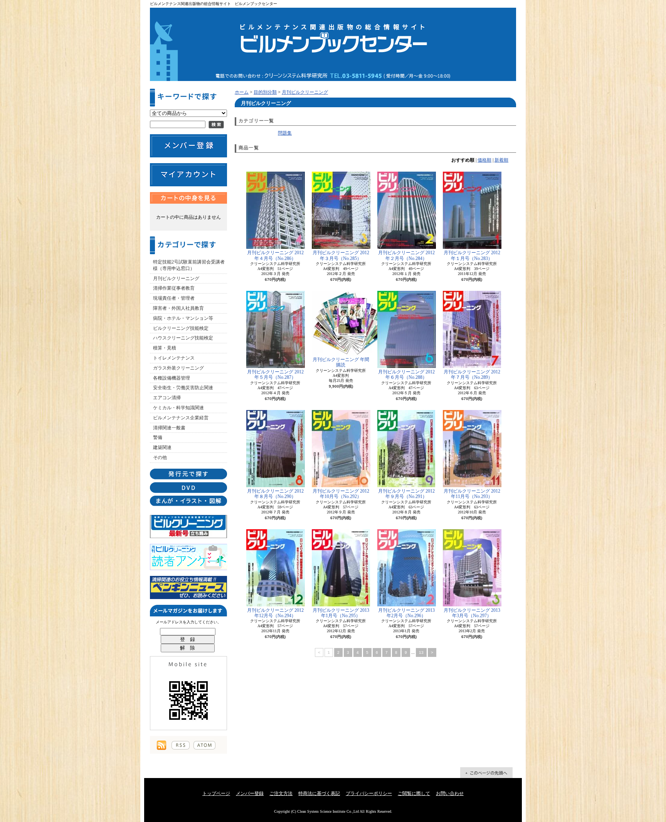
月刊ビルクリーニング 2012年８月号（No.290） (275, 493)
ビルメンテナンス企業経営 (181, 417)
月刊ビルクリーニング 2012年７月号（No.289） (472, 374)
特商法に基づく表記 (319, 793)
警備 (157, 437)
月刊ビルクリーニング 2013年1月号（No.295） (341, 613)
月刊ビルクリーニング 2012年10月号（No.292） (341, 493)
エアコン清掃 (167, 397)
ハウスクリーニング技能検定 (183, 338)
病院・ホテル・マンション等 (183, 318)
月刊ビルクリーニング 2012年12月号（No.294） (275, 613)
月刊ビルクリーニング (176, 278)
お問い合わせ (450, 793)
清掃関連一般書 (169, 427)
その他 (160, 457)
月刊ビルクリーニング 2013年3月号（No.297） (472, 613)
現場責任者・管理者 (174, 298)
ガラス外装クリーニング (178, 368)
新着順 (501, 160)
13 (421, 652)
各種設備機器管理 (171, 378)
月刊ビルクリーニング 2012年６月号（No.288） (406, 374)
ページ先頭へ (486, 772)
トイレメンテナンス (174, 358)
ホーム (242, 92)
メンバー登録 (250, 793)
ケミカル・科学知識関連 (178, 407)
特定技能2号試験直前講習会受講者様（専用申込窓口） (189, 265)
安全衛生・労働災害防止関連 (183, 387)
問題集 (285, 133)
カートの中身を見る (188, 198)
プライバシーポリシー (369, 793)
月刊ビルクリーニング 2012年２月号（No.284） (406, 255)
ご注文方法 (281, 793)
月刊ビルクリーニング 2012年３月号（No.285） (341, 255)
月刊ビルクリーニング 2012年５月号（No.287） (275, 374)
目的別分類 (265, 92)
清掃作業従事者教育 (174, 288)
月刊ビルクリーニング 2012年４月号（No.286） (275, 255)
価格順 (484, 160)
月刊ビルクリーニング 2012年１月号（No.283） (472, 255)
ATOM (204, 745)
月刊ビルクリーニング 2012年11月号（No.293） (472, 493)
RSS (181, 745)
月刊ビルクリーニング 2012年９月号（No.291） (406, 493)
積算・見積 (164, 348)
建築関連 (162, 447)
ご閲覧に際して (414, 793)
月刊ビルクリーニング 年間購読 (341, 362)
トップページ (216, 793)
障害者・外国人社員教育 (178, 308)
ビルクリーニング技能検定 (181, 328)
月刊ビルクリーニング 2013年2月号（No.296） (406, 613)
